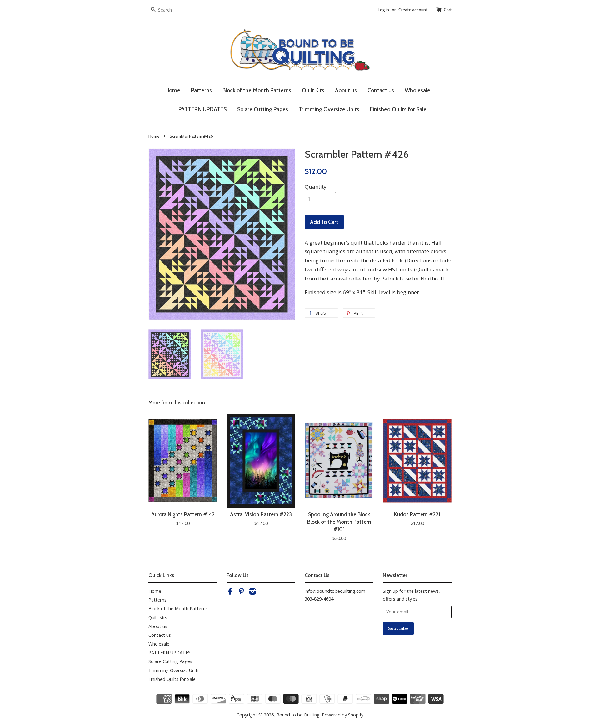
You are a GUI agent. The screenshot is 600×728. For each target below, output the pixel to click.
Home (172, 90)
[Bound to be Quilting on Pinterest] (241, 592)
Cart (448, 9)
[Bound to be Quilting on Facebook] (230, 592)
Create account (413, 9)
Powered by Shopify (342, 715)
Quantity (316, 186)
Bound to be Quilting (298, 715)
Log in (383, 9)
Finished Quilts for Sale (398, 109)
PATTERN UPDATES (202, 109)
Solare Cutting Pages (262, 109)
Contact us (381, 90)
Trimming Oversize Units (329, 109)
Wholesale (417, 90)
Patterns (201, 90)
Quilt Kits (313, 90)
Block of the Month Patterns (256, 90)
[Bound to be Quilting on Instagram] (252, 592)
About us (346, 90)
